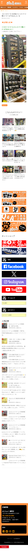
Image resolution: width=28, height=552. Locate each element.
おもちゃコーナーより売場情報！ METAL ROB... (16, 325)
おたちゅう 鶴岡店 (13, 542)
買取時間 (9, 7)
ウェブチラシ (15, 7)
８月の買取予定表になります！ (17, 354)
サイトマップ (9, 538)
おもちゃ (5, 105)
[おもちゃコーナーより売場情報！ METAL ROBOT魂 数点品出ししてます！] (5, 325)
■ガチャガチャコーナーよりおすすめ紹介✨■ (17, 369)
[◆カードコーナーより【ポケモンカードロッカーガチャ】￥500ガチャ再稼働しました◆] (5, 442)
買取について (3, 7)
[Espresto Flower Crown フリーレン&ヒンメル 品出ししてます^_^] (5, 457)
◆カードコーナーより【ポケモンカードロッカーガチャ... (17, 441)
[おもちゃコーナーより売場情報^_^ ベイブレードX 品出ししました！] (5, 427)
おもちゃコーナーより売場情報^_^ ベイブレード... (17, 426)
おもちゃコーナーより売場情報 (17, 411)
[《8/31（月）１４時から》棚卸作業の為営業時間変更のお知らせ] (5, 341)
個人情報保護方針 (17, 538)
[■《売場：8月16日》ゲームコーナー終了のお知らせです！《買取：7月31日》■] (5, 385)
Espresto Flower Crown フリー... (17, 455)
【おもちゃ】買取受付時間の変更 (17, 399)
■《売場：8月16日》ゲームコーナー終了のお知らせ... (17, 384)
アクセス (21, 7)
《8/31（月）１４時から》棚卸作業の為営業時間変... (17, 340)
